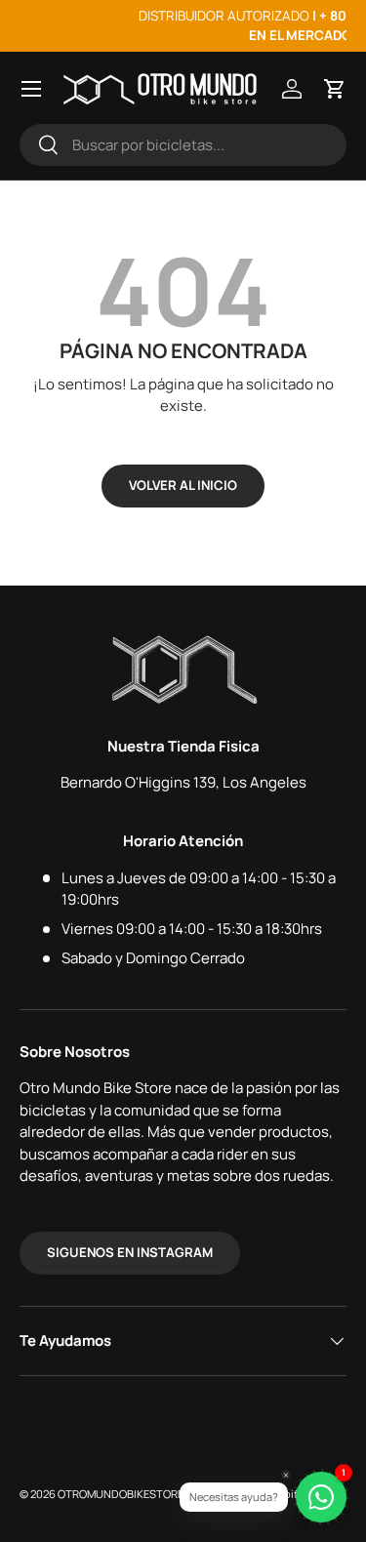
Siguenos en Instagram (130, 1252)
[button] (334, 88)
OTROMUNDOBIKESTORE (120, 1493)
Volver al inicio (183, 485)
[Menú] (31, 88)
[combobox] (183, 145)
